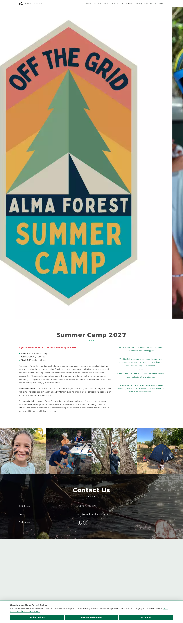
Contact (120, 3)
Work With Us (150, 3)
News (160, 3)
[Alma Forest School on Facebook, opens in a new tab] (79, 522)
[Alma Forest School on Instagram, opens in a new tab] (85, 522)
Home (88, 3)
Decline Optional (37, 617)
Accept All (146, 617)
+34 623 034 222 (86, 505)
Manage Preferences (91, 617)
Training (138, 3)
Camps (129, 3)
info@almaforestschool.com (93, 514)
